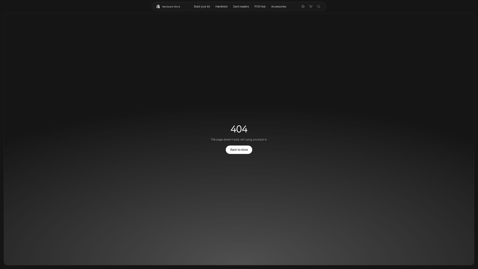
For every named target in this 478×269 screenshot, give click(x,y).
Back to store (239, 149)
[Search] (319, 7)
